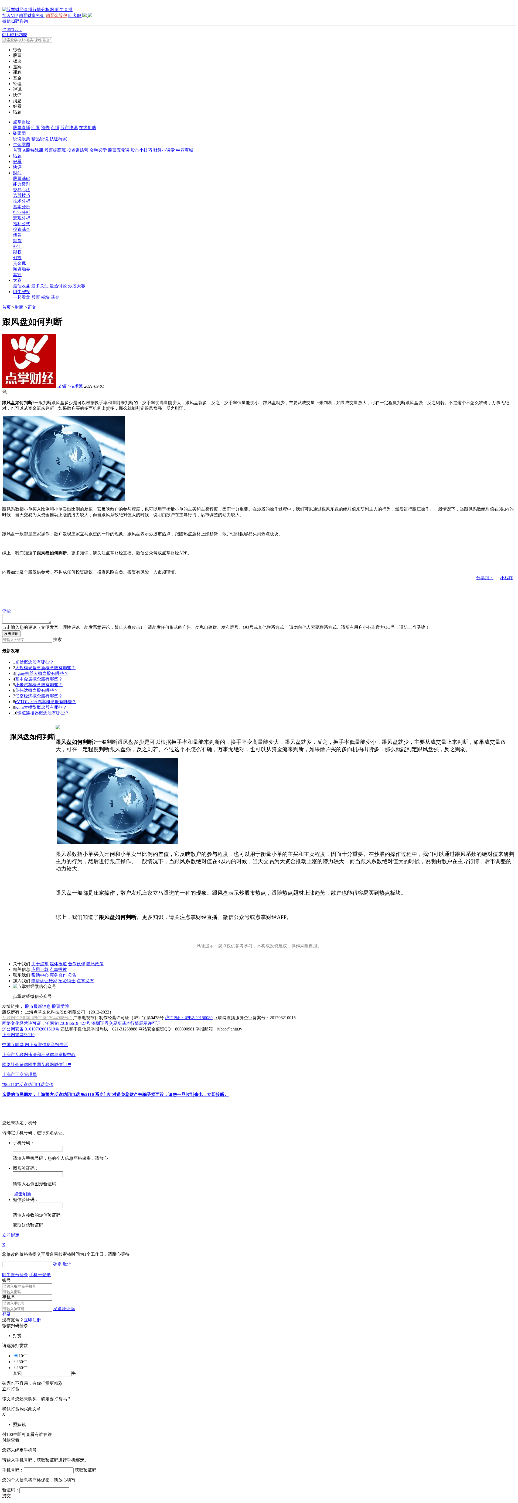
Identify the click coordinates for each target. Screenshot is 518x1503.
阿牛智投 (21, 291)
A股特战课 (33, 150)
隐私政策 (95, 963)
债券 (17, 235)
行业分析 (21, 212)
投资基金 (21, 229)
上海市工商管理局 (19, 1074)
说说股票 (21, 139)
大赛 (17, 280)
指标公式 (21, 223)
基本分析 (21, 206)
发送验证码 (64, 1308)
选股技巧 (21, 195)
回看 (35, 127)
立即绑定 (10, 1235)
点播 (55, 127)
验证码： (10, 1490)
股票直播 (21, 127)
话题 (17, 156)
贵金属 (19, 263)
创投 (17, 257)
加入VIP (10, 15)
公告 (72, 975)
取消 (67, 1264)
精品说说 (40, 139)
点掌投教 (58, 969)
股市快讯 (69, 127)
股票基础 (21, 178)
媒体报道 (58, 963)
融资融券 (21, 269)
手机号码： (13, 1470)
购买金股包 (56, 15)
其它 (17, 274)
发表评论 (11, 633)
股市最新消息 (38, 1006)
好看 (17, 161)
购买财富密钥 (32, 15)
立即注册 (32, 1320)
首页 (17, 150)
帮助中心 (40, 975)
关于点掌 (40, 963)
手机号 (8, 1297)
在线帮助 (87, 127)
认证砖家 (58, 139)
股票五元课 (119, 150)
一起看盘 (21, 297)
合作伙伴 (76, 963)
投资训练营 (77, 150)
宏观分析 (21, 218)
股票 (35, 297)
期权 (17, 252)
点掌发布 (85, 980)
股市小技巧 (141, 150)
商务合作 (58, 975)
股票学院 (60, 1006)
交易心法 (21, 190)
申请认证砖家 (44, 980)
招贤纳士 (67, 980)
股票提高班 (55, 150)
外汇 (17, 246)
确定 (57, 1264)
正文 (32, 307)
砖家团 (19, 133)
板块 (45, 297)
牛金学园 (21, 144)
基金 (55, 297)
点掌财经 (21, 122)
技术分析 (21, 201)
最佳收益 (21, 286)
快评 (17, 167)
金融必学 (98, 150)
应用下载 (40, 969)
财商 (17, 173)
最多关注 (40, 286)
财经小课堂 (164, 150)
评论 (6, 611)
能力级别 (21, 184)
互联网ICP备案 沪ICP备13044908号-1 (37, 1017)
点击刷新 (22, 1194)
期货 (17, 240)
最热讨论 (58, 286)
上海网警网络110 (18, 1034)
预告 (45, 127)
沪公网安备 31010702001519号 (30, 1029)
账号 (6, 1280)
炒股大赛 (76, 286)
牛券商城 (184, 150)
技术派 (70, 386)
